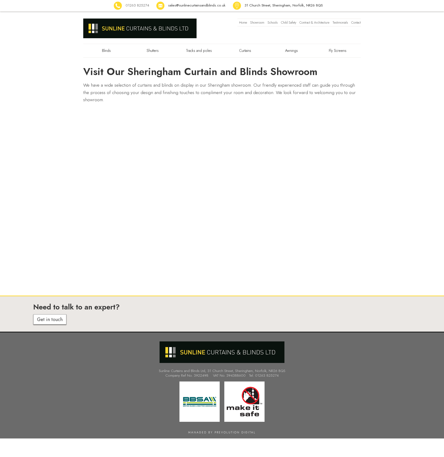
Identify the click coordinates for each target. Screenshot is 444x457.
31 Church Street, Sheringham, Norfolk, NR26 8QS (283, 5)
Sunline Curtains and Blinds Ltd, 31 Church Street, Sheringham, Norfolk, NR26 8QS (222, 370)
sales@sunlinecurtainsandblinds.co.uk (196, 5)
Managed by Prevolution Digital (222, 432)
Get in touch (50, 319)
